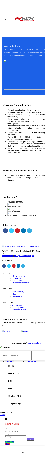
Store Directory (18, 292)
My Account (17, 305)
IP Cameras (16, 278)
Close (2, 415)
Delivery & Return (19, 310)
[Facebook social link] (5, 230)
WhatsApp (9, 442)
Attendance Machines (20, 283)
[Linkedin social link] (23, 230)
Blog (14, 294)
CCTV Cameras (18, 276)
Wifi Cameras (17, 280)
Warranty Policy (18, 307)
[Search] (42, 355)
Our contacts (17, 296)
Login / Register (16, 403)
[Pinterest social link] (17, 230)
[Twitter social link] (11, 230)
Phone (7, 444)
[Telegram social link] (29, 230)
